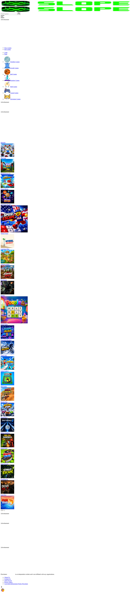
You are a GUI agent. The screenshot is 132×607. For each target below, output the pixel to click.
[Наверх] (1, 587)
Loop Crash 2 (5, 371)
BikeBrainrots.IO (6, 173)
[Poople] (14, 323)
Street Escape (4, 464)
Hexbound (4, 280)
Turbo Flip (4, 355)
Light (5, 52)
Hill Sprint (4, 386)
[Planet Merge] (7, 203)
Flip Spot (3, 158)
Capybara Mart (5, 249)
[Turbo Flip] (7, 369)
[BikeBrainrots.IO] (7, 187)
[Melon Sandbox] (7, 447)
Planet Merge (4, 189)
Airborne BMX (5, 264)
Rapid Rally (4, 448)
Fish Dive (3, 495)
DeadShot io (4, 479)
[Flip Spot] (7, 172)
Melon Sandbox (5, 433)
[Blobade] (7, 156)
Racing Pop (4, 402)
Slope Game (11, 574)
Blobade (3, 142)
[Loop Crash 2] (7, 385)
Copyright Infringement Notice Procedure (16, 584)
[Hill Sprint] (7, 400)
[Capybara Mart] (7, 263)
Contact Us (7, 579)
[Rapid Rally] (7, 462)
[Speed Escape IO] (14, 232)
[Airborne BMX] (7, 278)
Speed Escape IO (6, 204)
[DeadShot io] (7, 493)
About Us (7, 577)
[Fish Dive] (7, 508)
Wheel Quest (4, 233)
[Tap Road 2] (7, 431)
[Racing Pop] (7, 416)
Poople (3, 295)
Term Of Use (8, 580)
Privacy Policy (8, 582)
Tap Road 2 (4, 417)
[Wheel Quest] (7, 247)
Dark (5, 54)
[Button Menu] (2, 18)
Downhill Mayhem (6, 340)
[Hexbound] (7, 294)
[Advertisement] (54, 33)
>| (4, 510)
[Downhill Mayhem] (7, 354)
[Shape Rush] (7, 338)
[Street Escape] (7, 478)
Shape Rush (4, 324)
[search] (19, 13)
